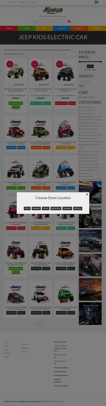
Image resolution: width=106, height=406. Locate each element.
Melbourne (56, 208)
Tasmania (67, 208)
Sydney (45, 208)
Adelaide (77, 208)
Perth (27, 208)
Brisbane (36, 208)
